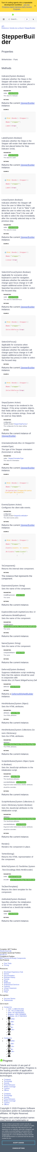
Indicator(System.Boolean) (13, 76)
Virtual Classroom (10, 988)
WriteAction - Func (10, 59)
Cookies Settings (18, 1148)
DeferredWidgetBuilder (22, 694)
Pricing (6, 965)
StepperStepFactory (20, 424)
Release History (9, 977)
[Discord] (9, 1035)
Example (6, 109)
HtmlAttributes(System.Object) (15, 703)
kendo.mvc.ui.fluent (17, 28)
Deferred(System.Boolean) (13, 669)
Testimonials (8, 1000)
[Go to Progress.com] (6, 1061)
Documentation (9, 975)
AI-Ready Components (18, 958)
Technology (8, 1081)
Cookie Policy (6, 1135)
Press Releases (9, 1085)
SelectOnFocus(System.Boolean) (16, 272)
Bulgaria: (17, 1014)
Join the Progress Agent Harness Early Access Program (17, 7)
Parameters (7, 90)
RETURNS (6, 99)
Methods (6, 68)
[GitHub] (9, 1032)
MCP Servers (4, 958)
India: (16, 1012)
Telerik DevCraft (5, 951)
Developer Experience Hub (13, 972)
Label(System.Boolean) (12, 138)
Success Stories (9, 998)
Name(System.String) (11, 643)
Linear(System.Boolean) (12, 200)
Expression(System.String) (13, 586)
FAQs (6, 992)
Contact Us (8, 1007)
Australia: (17, 1016)
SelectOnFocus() (9, 342)
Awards (6, 1083)
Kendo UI (3, 954)
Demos (6, 974)
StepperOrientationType (15, 458)
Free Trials (7, 963)
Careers (7, 1088)
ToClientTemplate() (10, 886)
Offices (6, 1090)
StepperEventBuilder (20, 515)
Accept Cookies (18, 1143)
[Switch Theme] (33, 19)
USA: (16, 1009)
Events (6, 990)
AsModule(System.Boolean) (14, 899)
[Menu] (4, 19)
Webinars (7, 983)
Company (7, 1079)
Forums (6, 979)
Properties (7, 51)
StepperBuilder (30, 28)
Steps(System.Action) (11, 402)
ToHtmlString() (8, 854)
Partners (7, 986)
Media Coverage (10, 1087)
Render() (5, 844)
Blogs (6, 981)
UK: (16, 1011)
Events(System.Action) (12, 504)
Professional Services (11, 984)
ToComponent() (8, 566)
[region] (18, 1136)
